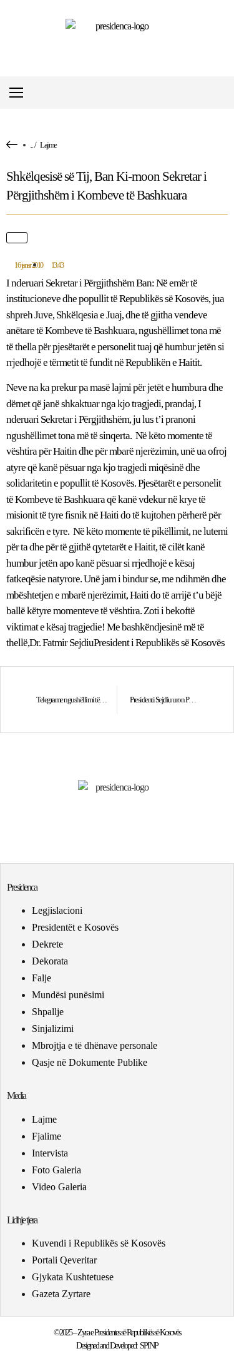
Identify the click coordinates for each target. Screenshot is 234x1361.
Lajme (48, 144)
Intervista (50, 1153)
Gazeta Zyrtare (61, 1293)
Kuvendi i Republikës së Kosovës (98, 1243)
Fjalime (46, 1136)
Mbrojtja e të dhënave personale (94, 1045)
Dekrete (47, 944)
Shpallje (48, 1011)
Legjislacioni (57, 910)
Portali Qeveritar (64, 1260)
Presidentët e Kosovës (75, 927)
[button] (223, 93)
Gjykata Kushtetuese (73, 1277)
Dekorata (50, 961)
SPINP (149, 1345)
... (31, 144)
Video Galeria (59, 1186)
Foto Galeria (56, 1170)
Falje (41, 978)
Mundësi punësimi (68, 994)
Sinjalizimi (53, 1028)
